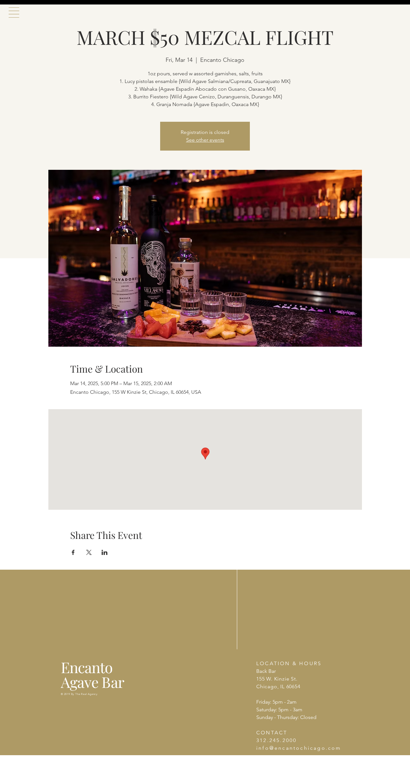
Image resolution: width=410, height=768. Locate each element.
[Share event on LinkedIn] (105, 552)
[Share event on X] (89, 552)
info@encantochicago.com (298, 748)
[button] (14, 12)
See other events (205, 140)
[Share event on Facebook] (73, 552)
